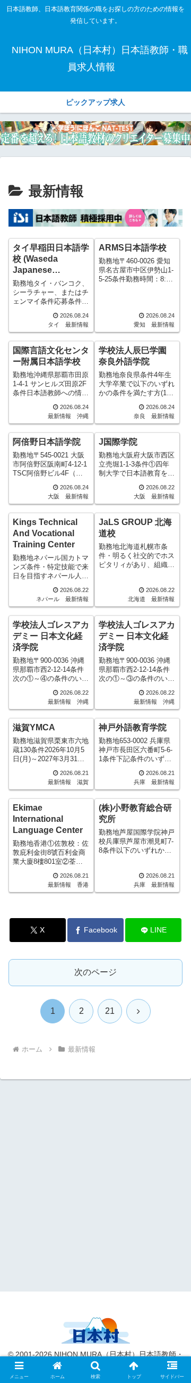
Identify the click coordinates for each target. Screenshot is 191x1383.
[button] (170, 1291)
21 (110, 1010)
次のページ (95, 972)
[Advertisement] (95, 1183)
